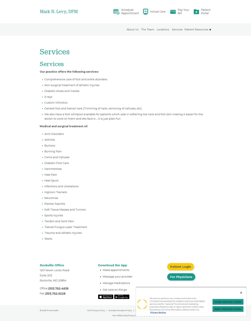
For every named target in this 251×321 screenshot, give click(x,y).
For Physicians (181, 277)
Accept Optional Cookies (228, 302)
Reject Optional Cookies (228, 309)
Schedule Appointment (130, 11)
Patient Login (180, 266)
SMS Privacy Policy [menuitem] (96, 310)
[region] (191, 301)
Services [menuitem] (177, 29)
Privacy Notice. (158, 312)
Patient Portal (205, 11)
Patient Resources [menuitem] (196, 29)
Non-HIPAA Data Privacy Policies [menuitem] (127, 315)
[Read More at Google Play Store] (121, 296)
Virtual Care (158, 11)
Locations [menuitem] (163, 29)
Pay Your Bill (183, 11)
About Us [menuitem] (133, 29)
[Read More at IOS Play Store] (105, 296)
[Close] (241, 293)
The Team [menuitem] (147, 29)
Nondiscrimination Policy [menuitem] (120, 310)
